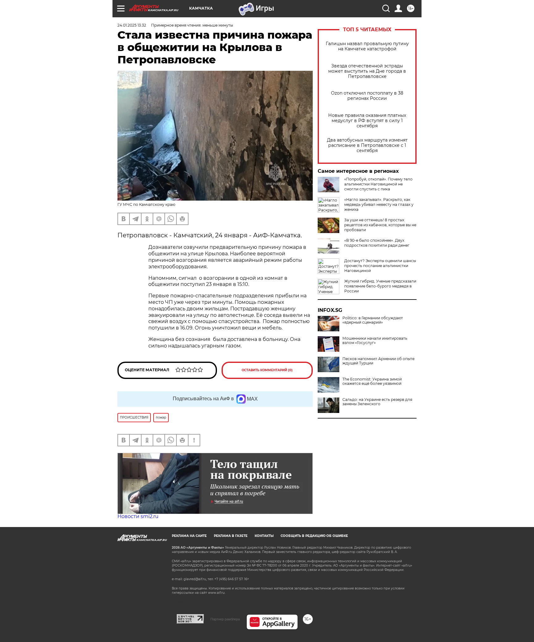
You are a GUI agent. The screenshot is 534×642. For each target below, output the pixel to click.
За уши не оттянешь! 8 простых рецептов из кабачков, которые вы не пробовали (380, 225)
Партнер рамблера (225, 619)
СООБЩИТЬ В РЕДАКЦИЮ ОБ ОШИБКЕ (314, 536)
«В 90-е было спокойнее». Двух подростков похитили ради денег (376, 243)
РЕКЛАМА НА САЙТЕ (189, 536)
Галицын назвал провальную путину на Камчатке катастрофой (367, 46)
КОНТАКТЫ (264, 536)
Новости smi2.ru (138, 516)
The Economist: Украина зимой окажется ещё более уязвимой (372, 381)
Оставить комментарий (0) (267, 370)
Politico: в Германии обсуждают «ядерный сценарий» (372, 320)
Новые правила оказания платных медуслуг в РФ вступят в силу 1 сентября (367, 121)
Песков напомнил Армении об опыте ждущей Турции (378, 361)
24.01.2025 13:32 (131, 25)
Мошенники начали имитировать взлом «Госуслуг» (374, 340)
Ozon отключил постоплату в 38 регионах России (367, 96)
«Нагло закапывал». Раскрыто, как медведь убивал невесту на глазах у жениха (378, 204)
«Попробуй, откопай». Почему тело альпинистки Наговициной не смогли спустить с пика (378, 184)
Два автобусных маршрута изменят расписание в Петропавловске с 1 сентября (367, 145)
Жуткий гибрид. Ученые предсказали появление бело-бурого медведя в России (380, 286)
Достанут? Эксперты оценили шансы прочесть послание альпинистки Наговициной (380, 265)
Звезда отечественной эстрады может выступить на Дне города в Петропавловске (367, 71)
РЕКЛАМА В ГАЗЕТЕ (231, 536)
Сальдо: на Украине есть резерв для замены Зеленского (377, 402)
